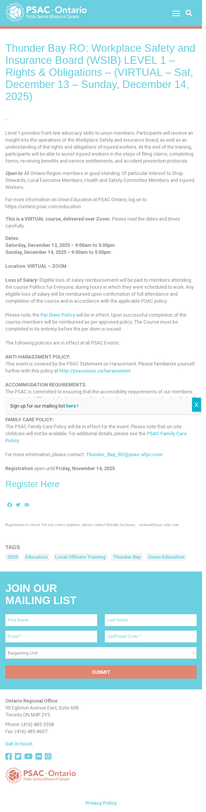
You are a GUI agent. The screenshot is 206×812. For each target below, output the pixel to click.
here (71, 406)
